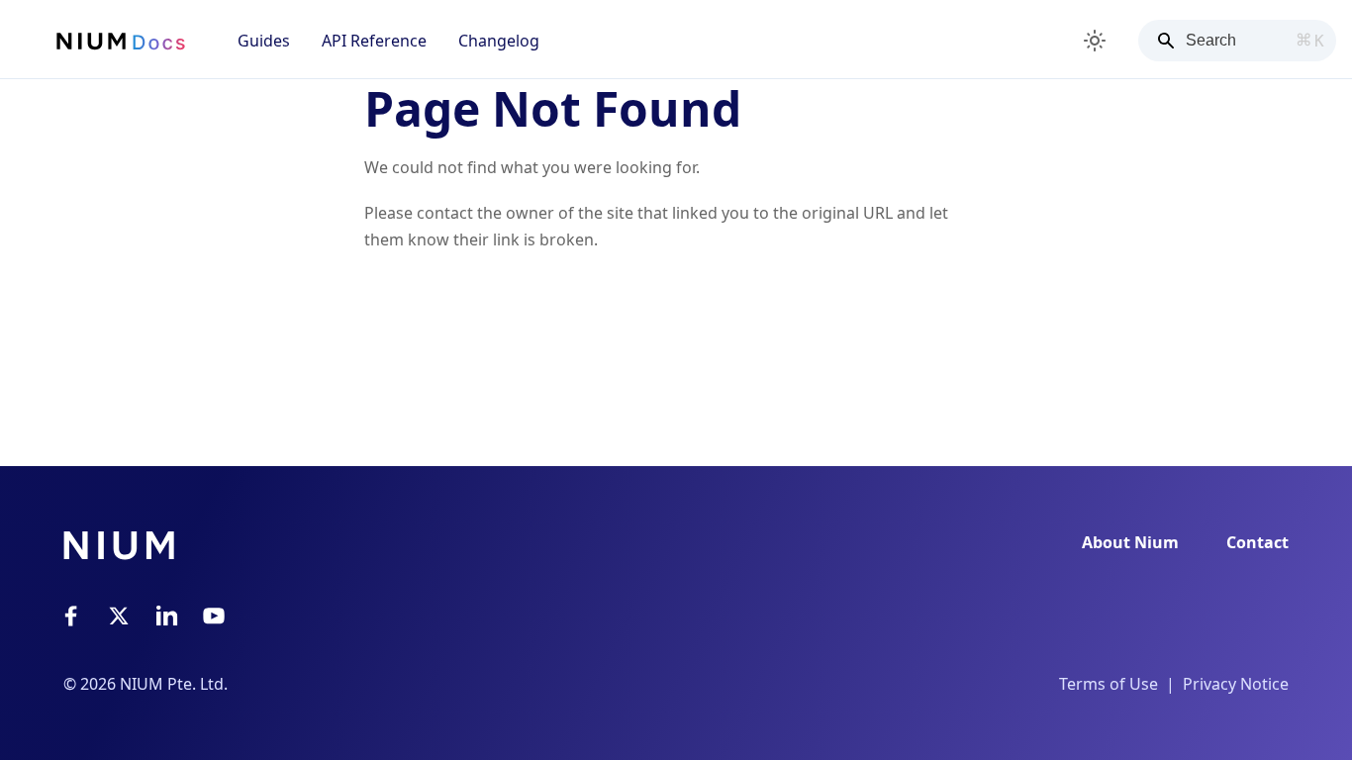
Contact (1257, 542)
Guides (264, 40)
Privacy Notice (1236, 684)
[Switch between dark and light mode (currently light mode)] (1095, 40)
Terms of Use (1108, 684)
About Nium (1130, 542)
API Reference (374, 40)
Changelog (498, 40)
